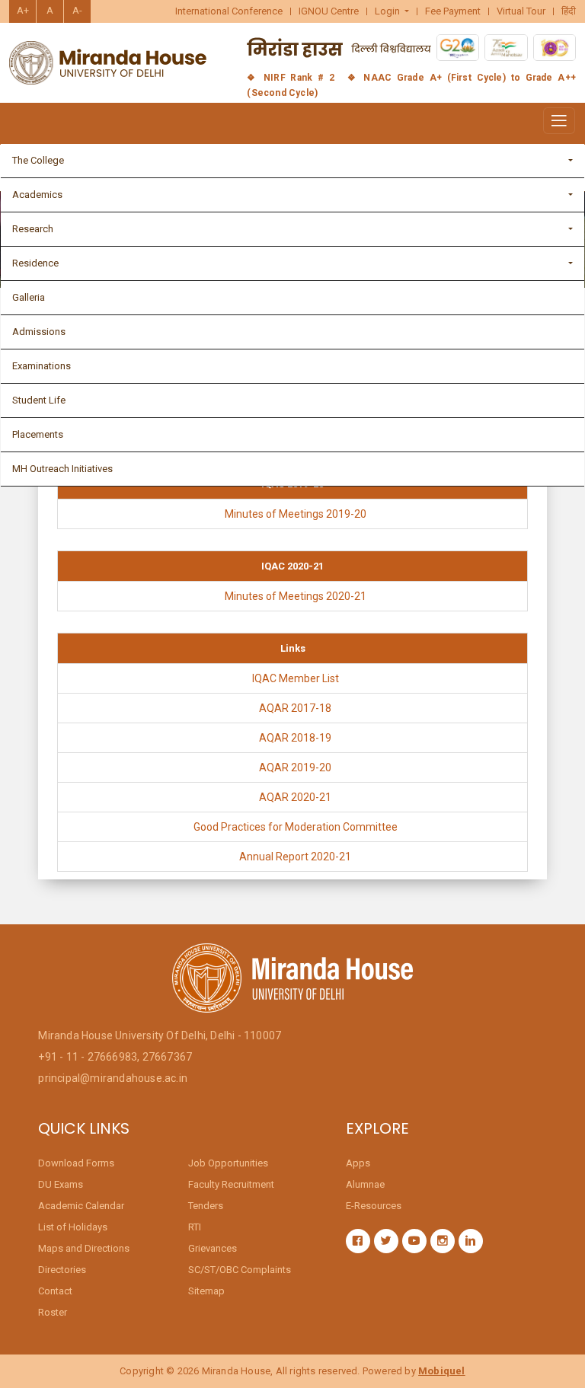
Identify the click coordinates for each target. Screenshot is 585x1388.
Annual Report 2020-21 (295, 856)
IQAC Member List (295, 678)
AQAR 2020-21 (295, 797)
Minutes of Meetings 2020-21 (295, 596)
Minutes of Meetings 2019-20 (295, 514)
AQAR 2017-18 (295, 708)
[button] (392, 11)
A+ (23, 10)
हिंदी (568, 11)
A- (77, 10)
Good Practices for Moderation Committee (295, 827)
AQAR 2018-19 (295, 738)
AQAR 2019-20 (295, 767)
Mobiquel (441, 1371)
